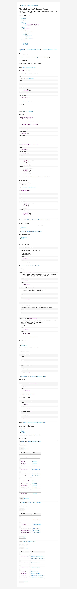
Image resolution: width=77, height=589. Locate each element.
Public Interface (23, 227)
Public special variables (37, 524)
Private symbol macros (36, 519)
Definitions (29, 231)
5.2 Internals (25, 34)
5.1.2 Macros (27, 33)
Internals (22, 228)
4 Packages (23, 27)
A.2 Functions (25, 42)
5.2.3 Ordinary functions (29, 38)
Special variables (24, 237)
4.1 (26, 28)
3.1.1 (32, 24)
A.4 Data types (25, 44)
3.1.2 (32, 25)
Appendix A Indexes (24, 39)
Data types (23, 432)
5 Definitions (23, 29)
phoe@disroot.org (31, 78)
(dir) (29, 5)
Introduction (23, 5)
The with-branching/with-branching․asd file (38, 556)
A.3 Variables (25, 43)
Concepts (22, 428)
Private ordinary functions (36, 469)
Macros (22, 238)
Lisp (37, 121)
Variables (22, 431)
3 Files (22, 22)
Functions (29, 502)
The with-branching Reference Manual (33, 49)
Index (37, 5)
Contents (34, 5)
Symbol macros (32, 376)
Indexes (22, 219)
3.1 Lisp (24, 23)
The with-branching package (35, 562)
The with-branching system (35, 567)
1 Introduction (23, 18)
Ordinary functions (24, 345)
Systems (22, 49)
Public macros (34, 461)
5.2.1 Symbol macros (28, 35)
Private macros (34, 480)
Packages (24, 187)
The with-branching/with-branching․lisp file (37, 558)
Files (22, 57)
